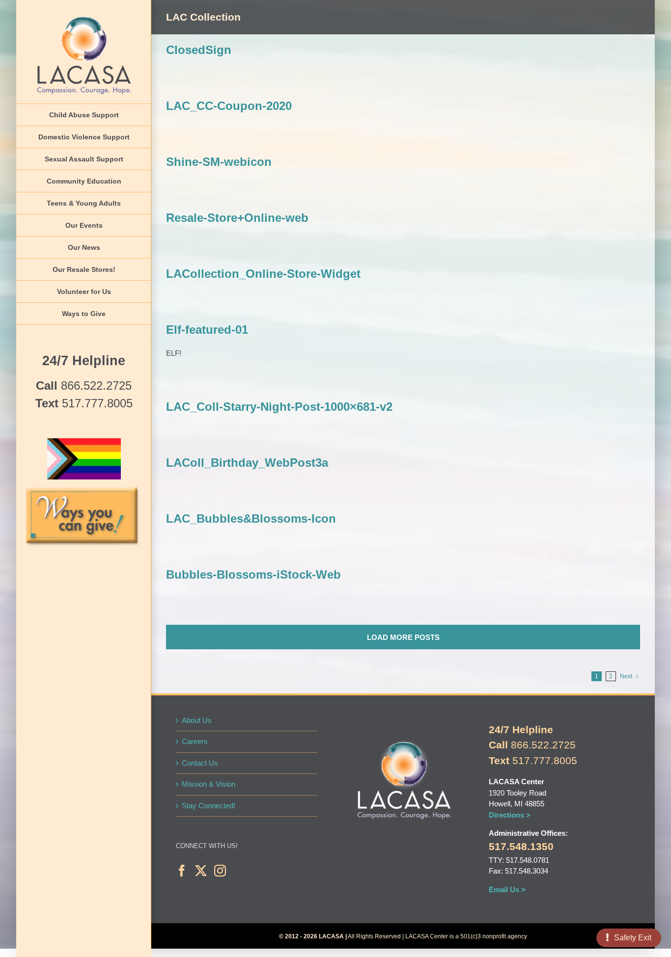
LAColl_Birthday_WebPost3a (247, 462)
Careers (195, 741)
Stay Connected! (208, 805)
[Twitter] (201, 871)
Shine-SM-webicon (219, 161)
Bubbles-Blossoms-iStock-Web (253, 574)
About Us (197, 720)
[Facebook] (182, 871)
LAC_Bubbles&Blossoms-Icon (251, 518)
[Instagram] (220, 871)
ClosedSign (198, 49)
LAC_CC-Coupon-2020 (229, 105)
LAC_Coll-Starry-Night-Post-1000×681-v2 (279, 406)
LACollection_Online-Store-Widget (263, 273)
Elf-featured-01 (207, 329)
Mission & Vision (208, 784)
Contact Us (200, 763)
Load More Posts (403, 637)
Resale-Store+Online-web (237, 217)
